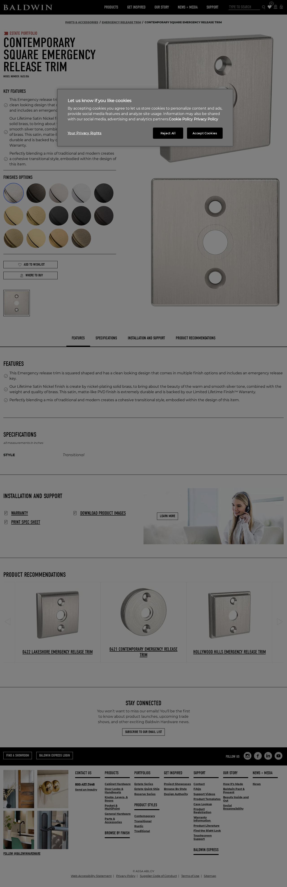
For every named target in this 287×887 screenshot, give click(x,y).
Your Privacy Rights (85, 133)
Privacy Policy (206, 119)
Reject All (168, 133)
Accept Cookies (205, 133)
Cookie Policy (181, 119)
